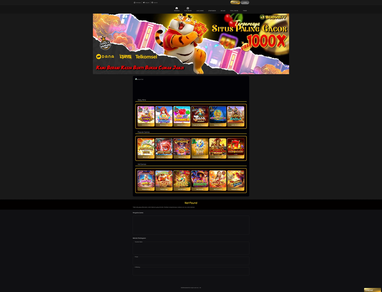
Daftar (235, 2)
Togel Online (234, 11)
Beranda (177, 11)
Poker (245, 11)
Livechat (155, 2)
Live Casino (200, 11)
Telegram (147, 2)
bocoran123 (187, 287)
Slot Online (188, 11)
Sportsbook (212, 11)
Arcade (223, 11)
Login (245, 2)
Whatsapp (138, 2)
